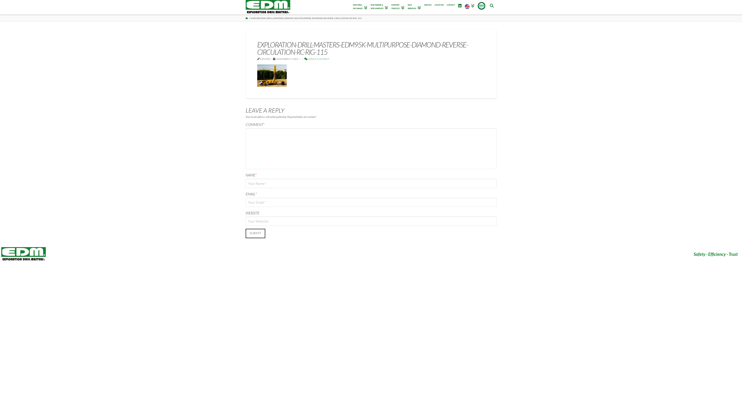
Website (253, 213)
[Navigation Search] (491, 7)
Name (251, 175)
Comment (255, 124)
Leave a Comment (318, 58)
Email (251, 194)
